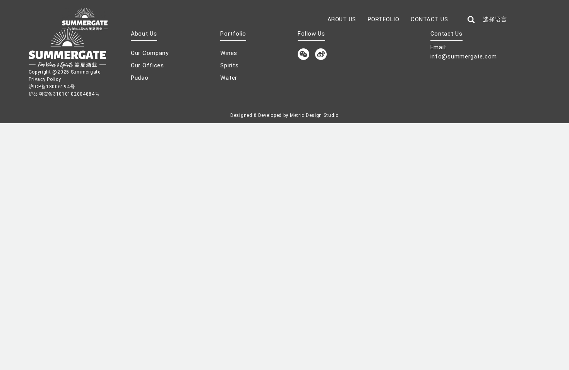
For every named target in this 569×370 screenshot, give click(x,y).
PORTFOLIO (383, 19)
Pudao (140, 77)
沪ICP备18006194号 (52, 86)
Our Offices (147, 65)
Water (228, 77)
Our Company (150, 53)
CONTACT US (429, 19)
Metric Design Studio (314, 115)
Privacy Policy (45, 79)
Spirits (229, 65)
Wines (228, 53)
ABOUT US (341, 19)
